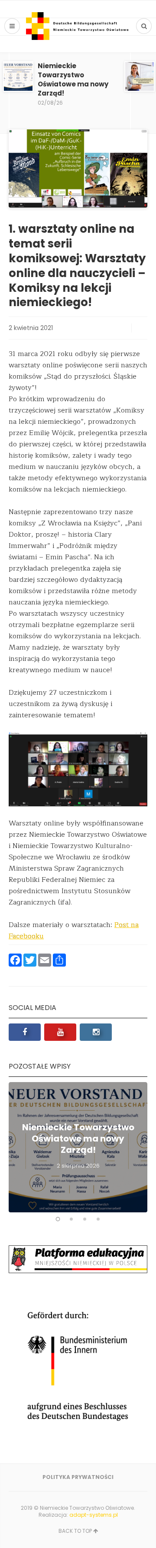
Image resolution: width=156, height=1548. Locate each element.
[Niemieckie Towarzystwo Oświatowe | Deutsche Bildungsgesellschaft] (78, 26)
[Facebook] (25, 1032)
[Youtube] (60, 1032)
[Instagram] (96, 1032)
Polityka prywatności (78, 1477)
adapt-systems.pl (93, 1514)
